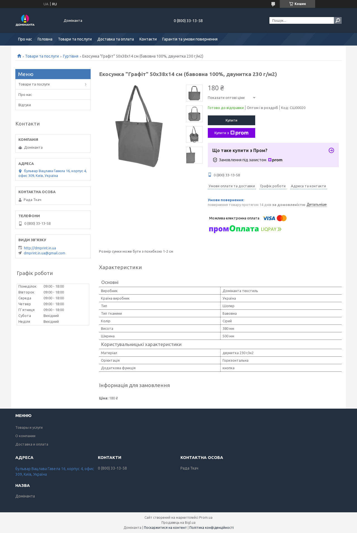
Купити (231, 120)
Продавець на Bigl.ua (178, 522)
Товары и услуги (29, 427)
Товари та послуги (75, 39)
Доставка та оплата (115, 39)
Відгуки (24, 105)
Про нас (25, 39)
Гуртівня (70, 56)
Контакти (148, 39)
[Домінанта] (36, 20)
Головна (45, 39)
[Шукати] (338, 20)
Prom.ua (206, 517)
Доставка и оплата (31, 444)
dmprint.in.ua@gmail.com (44, 253)
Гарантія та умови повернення (190, 39)
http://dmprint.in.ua (40, 248)
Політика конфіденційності (211, 527)
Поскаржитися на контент (165, 527)
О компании (25, 436)
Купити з (221, 133)
